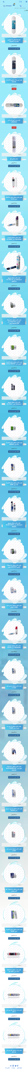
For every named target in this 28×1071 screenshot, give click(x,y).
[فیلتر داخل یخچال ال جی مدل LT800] (14, 834)
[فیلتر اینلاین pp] (14, 144)
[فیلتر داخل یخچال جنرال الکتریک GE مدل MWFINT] (14, 428)
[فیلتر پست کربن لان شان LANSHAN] (14, 105)
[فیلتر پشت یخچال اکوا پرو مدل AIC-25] (14, 1035)
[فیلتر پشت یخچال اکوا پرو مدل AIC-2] (14, 995)
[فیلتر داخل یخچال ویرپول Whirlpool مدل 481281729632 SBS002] (14, 508)
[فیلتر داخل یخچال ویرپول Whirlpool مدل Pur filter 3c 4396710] (14, 263)
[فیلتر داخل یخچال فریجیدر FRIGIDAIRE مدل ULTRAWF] (14, 223)
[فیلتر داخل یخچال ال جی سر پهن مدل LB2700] (14, 794)
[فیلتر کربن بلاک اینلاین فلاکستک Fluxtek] (14, 65)
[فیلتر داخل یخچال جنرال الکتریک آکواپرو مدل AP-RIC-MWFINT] (14, 347)
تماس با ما (7, 1068)
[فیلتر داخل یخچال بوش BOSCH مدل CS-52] (14, 182)
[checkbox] (20, 35)
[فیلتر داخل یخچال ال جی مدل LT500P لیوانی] (14, 590)
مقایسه (19, 35)
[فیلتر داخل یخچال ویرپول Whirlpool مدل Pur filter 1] (14, 387)
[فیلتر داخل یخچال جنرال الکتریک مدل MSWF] (14, 914)
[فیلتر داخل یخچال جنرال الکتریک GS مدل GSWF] (14, 468)
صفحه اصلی (19, 1068)
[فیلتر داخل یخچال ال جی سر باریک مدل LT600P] (14, 711)
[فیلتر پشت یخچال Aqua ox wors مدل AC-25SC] (14, 955)
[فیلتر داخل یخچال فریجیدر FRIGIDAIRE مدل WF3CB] (14, 631)
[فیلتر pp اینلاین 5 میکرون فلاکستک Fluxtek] (14, 25)
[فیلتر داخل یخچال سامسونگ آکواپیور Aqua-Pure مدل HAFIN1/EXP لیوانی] (14, 305)
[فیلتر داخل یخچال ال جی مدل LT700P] (14, 671)
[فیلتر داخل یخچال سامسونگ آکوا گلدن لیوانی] (14, 874)
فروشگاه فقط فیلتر (23, 8)
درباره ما (13, 1068)
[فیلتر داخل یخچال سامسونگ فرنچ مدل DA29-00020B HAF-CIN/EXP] (14, 752)
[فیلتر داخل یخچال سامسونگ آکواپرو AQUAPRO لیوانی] (14, 550)
